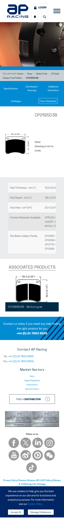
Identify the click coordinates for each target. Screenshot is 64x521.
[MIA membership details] (18, 419)
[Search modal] (44, 16)
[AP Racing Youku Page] (37, 455)
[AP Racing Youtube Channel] (14, 455)
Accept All (16, 512)
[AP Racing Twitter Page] (25, 443)
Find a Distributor (48, 101)
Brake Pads (41, 73)
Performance (32, 384)
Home (20, 73)
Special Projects (32, 388)
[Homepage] (18, 11)
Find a (28, 399)
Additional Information (53, 88)
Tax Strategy (39, 484)
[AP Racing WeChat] (49, 455)
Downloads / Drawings (32, 88)
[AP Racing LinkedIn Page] (37, 443)
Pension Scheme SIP (29, 480)
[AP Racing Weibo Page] (25, 455)
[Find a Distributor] (34, 16)
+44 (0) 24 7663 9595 (32, 333)
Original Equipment (32, 380)
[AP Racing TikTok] (31, 468)
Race (29, 73)
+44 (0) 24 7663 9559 (21, 361)
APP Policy (46, 480)
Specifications (11, 88)
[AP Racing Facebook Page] (14, 443)
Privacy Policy (10, 480)
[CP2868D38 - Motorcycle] (32, 289)
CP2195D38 (32, 77)
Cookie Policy (35, 504)
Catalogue (16, 101)
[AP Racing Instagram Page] (49, 443)
